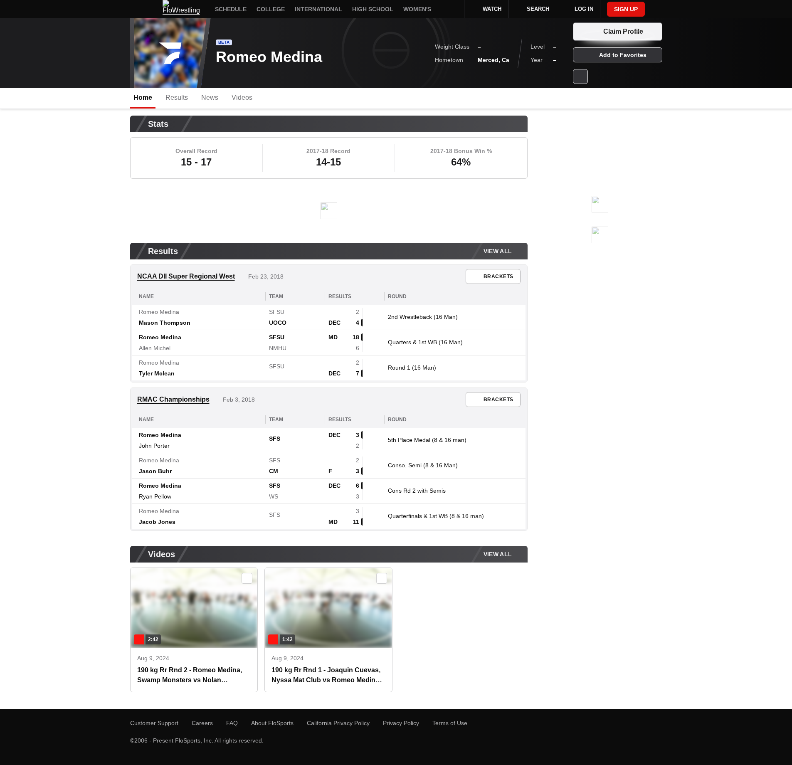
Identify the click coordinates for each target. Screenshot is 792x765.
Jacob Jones (157, 521)
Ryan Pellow (155, 496)
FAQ (232, 723)
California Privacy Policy (338, 723)
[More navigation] (452, 9)
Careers (202, 723)
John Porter (154, 445)
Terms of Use (449, 723)
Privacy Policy (401, 723)
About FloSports (272, 723)
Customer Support (154, 723)
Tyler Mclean (157, 373)
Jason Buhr (155, 471)
